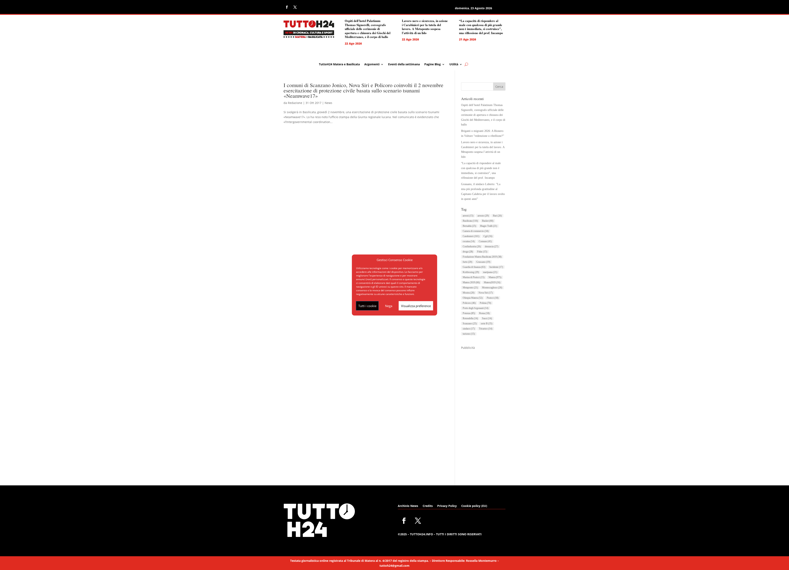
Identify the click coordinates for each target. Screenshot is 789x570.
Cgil (487, 236)
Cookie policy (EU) (474, 506)
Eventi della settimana (404, 64)
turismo (469, 333)
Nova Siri (486, 292)
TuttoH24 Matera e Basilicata (339, 64)
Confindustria (472, 246)
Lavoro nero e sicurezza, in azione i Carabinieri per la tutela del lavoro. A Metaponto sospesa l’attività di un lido (425, 26)
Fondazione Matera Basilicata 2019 (482, 256)
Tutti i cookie (367, 306)
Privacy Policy (447, 506)
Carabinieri (471, 236)
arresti (468, 215)
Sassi (487, 318)
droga (468, 251)
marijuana (490, 272)
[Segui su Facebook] (287, 7)
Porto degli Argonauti (475, 308)
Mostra (468, 292)
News (328, 103)
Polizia (485, 303)
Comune (485, 241)
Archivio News (408, 506)
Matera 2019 (471, 282)
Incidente (496, 267)
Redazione (295, 103)
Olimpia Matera (473, 297)
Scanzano (470, 323)
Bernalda (469, 226)
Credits (428, 506)
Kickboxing (471, 272)
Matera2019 (492, 282)
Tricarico (485, 328)
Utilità (453, 64)
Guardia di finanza (474, 267)
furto (467, 261)
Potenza (469, 313)
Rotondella (470, 318)
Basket (487, 220)
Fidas (482, 251)
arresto (483, 215)
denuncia (491, 246)
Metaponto (470, 287)
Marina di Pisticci (473, 277)
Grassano (483, 261)
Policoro (469, 303)
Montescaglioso (492, 287)
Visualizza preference (416, 306)
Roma (484, 313)
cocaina (469, 241)
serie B (486, 323)
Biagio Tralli (488, 226)
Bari (497, 215)
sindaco (469, 328)
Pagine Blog (432, 64)
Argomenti (372, 64)
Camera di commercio (476, 231)
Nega (388, 306)
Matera (495, 277)
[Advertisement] (483, 411)
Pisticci (492, 297)
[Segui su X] (295, 7)
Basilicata (470, 220)
